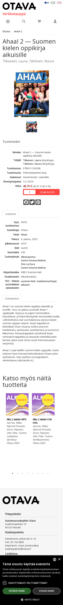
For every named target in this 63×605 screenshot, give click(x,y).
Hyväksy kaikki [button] (17, 590)
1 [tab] (12, 473)
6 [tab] (37, 473)
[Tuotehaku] (24, 21)
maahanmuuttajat (46, 281)
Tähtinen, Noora (32, 163)
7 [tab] (43, 473)
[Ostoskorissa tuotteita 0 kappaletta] (39, 21)
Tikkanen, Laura (32, 160)
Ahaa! (24, 234)
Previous (1, 431)
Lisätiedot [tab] (10, 214)
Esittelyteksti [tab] (12, 298)
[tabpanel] (17, 419)
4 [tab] (27, 473)
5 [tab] (32, 473)
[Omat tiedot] (55, 21)
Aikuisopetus (28, 256)
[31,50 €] (43, 415)
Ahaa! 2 (18, 31)
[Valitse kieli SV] (53, 2)
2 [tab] (17, 473)
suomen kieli (28, 281)
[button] (31, 599)
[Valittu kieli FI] (46, 2)
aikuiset (25, 284)
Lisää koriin (47, 192)
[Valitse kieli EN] (59, 2)
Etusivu (6, 31)
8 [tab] (48, 473)
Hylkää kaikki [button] (46, 590)
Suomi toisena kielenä (33, 260)
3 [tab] (22, 473)
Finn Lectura (28, 264)
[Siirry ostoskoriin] (39, 21)
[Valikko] (8, 21)
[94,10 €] (17, 415)
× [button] (59, 559)
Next (58, 431)
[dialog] (31, 580)
